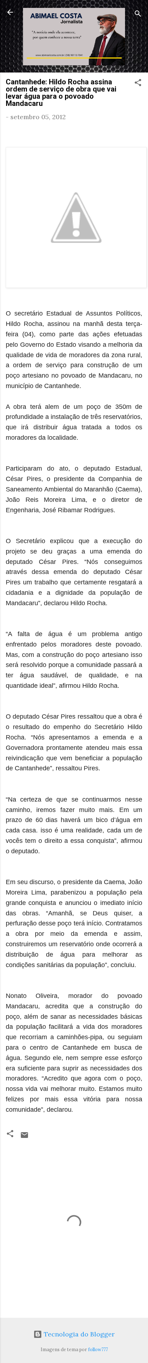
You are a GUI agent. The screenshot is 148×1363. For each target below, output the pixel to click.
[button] (138, 83)
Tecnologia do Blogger (78, 1334)
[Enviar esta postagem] (24, 1137)
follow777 (98, 1349)
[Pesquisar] (138, 14)
